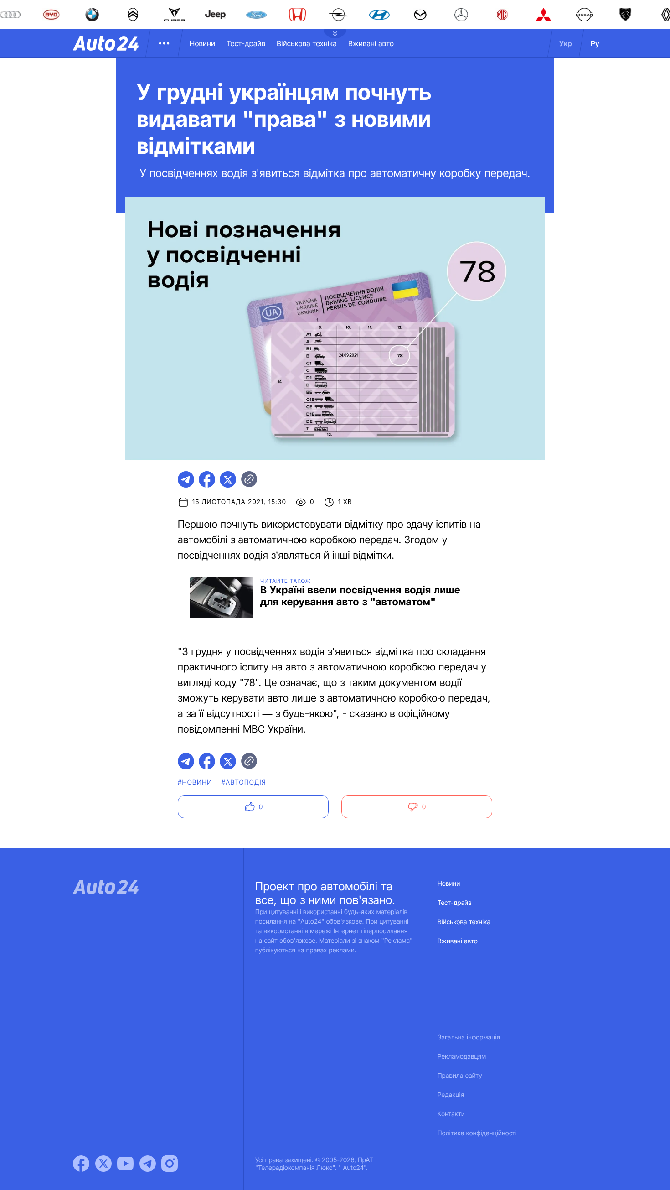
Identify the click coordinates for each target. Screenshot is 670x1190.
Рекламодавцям (462, 1056)
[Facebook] (81, 1163)
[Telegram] (147, 1163)
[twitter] (228, 479)
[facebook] (207, 479)
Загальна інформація (469, 1037)
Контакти (451, 1114)
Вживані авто (371, 43)
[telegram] (186, 479)
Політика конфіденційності (477, 1133)
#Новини (195, 782)
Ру (595, 43)
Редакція (451, 1095)
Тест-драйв (246, 43)
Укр (565, 43)
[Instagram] (169, 1163)
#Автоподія (244, 782)
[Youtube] (125, 1163)
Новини (202, 43)
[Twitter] (103, 1163)
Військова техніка (307, 43)
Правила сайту (460, 1076)
